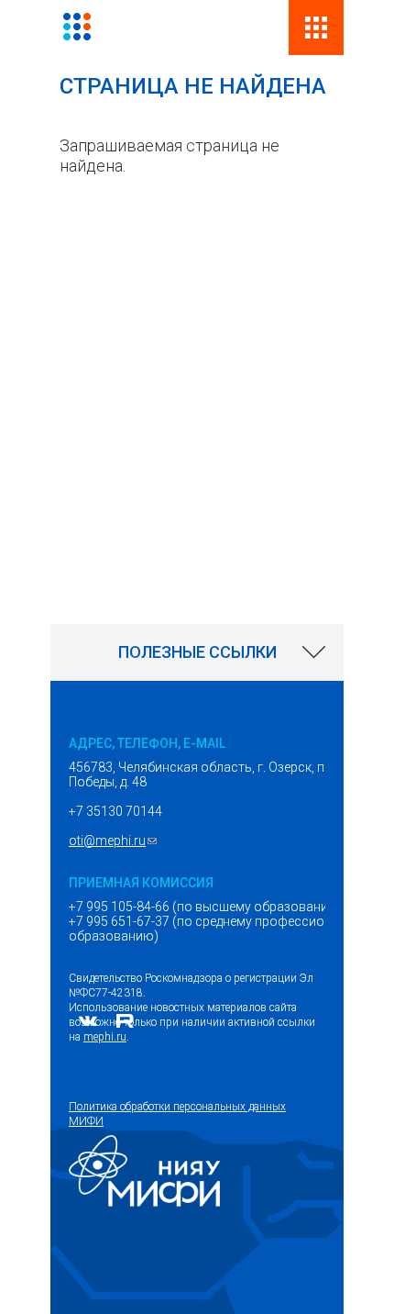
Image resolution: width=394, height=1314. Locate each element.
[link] (197, 652)
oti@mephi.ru (115, 840)
